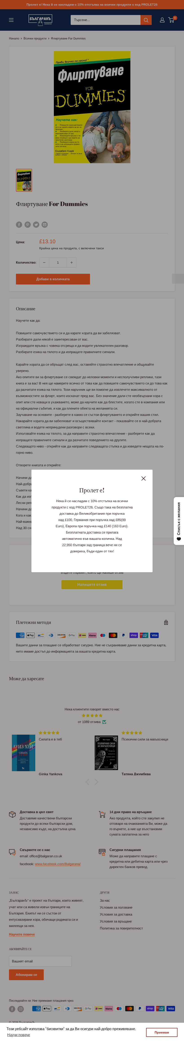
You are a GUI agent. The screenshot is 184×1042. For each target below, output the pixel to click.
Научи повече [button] (18, 1035)
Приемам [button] (162, 1032)
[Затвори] (143, 478)
